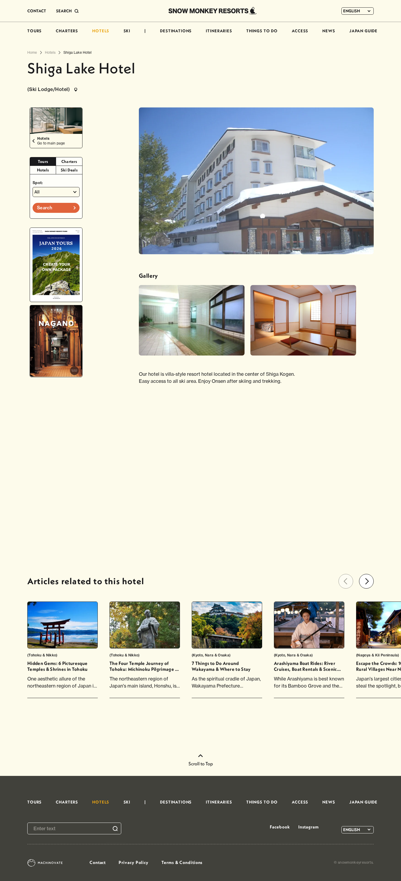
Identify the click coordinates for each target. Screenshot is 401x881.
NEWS (328, 30)
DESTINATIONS (176, 30)
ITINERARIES (219, 30)
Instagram (308, 827)
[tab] (43, 161)
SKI (127, 30)
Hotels (43, 170)
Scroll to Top (200, 764)
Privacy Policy (134, 862)
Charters (69, 161)
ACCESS (300, 30)
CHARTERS (67, 30)
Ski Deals (69, 170)
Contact (98, 862)
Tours (43, 161)
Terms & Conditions (182, 862)
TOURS (34, 30)
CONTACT (36, 11)
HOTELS (100, 30)
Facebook (280, 827)
